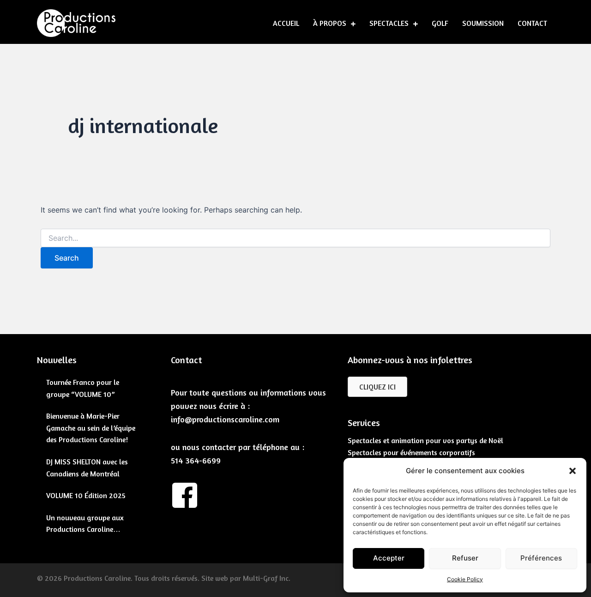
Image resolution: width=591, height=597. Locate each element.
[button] (572, 470)
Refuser (465, 558)
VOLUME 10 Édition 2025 (86, 495)
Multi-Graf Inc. (266, 578)
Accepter (388, 558)
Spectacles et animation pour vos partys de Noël (425, 440)
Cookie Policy (465, 579)
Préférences (541, 558)
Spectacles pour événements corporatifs (411, 452)
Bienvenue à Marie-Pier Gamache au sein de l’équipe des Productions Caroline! (90, 427)
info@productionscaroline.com (225, 419)
